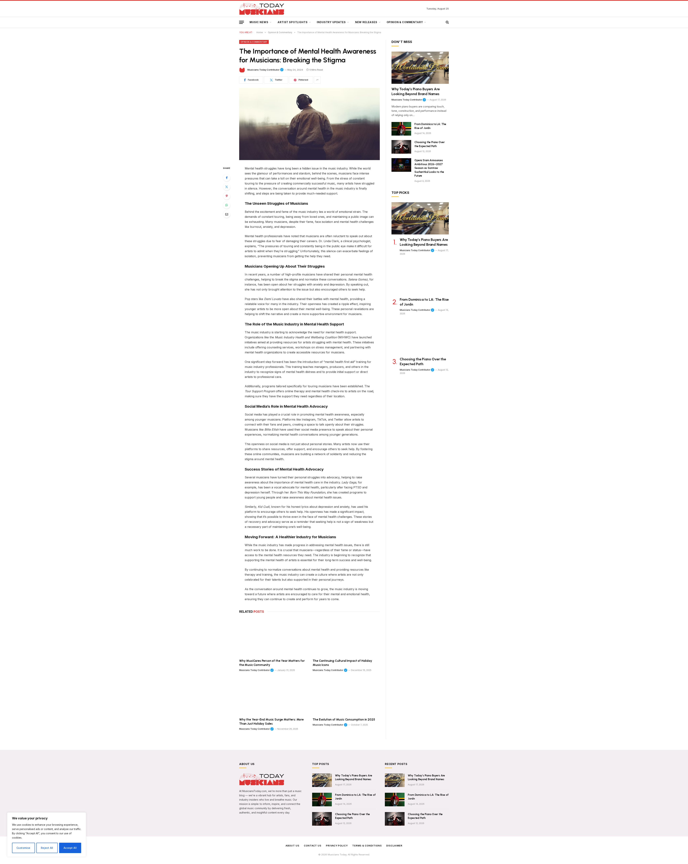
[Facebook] (226, 177)
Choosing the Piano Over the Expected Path (429, 144)
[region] (46, 834)
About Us (292, 845)
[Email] (226, 214)
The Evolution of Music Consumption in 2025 (344, 719)
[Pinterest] (226, 196)
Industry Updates (331, 22)
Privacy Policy (337, 845)
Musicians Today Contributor (265, 69)
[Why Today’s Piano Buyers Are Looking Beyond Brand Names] (420, 68)
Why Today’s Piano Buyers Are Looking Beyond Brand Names (415, 91)
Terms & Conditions (367, 845)
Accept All (70, 847)
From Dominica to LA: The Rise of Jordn (430, 126)
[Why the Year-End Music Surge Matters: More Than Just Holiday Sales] (272, 696)
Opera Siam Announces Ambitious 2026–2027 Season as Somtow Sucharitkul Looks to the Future (429, 168)
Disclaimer (394, 845)
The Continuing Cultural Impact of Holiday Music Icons (342, 663)
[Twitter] (226, 186)
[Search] (447, 22)
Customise (23, 847)
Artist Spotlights (292, 22)
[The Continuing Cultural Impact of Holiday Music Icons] (346, 637)
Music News (259, 22)
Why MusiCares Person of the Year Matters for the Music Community (272, 663)
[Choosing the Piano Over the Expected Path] (401, 147)
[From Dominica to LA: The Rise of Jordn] (401, 129)
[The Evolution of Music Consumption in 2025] (346, 696)
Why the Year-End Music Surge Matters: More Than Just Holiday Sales (271, 721)
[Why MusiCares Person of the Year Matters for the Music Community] (272, 637)
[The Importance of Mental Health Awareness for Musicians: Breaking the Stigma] (309, 124)
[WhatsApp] (226, 205)
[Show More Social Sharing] (317, 79)
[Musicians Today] (261, 9)
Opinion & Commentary (405, 22)
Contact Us (312, 845)
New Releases (366, 22)
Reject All (47, 847)
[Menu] (241, 22)
